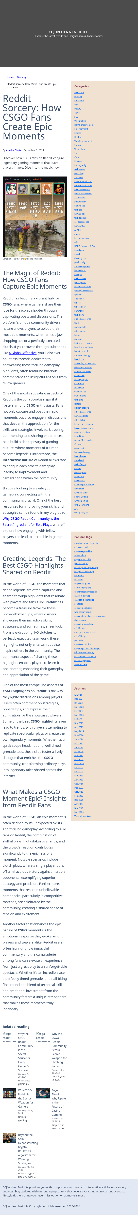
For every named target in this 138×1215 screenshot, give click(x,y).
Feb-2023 (78, 775)
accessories (79, 197)
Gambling (78, 173)
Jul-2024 (78, 694)
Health (77, 137)
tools (76, 323)
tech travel (79, 314)
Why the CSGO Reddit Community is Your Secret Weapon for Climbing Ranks (59, 1050)
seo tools (78, 603)
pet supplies (80, 282)
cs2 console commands (85, 656)
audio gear (79, 298)
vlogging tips (80, 391)
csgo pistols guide (82, 559)
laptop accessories (83, 343)
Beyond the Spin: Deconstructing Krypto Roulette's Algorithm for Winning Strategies (28, 1149)
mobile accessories (83, 185)
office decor (79, 331)
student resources (82, 371)
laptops (77, 403)
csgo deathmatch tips (84, 624)
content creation (82, 432)
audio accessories (82, 318)
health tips (79, 359)
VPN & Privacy (81, 512)
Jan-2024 (78, 771)
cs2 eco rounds (81, 547)
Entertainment (81, 128)
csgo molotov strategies (85, 591)
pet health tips (81, 563)
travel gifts (79, 387)
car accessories (81, 221)
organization (80, 448)
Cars (76, 157)
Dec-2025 (78, 799)
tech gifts (78, 399)
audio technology (82, 355)
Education (79, 100)
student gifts (80, 395)
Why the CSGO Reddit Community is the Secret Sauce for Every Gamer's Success (25, 1052)
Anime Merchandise (83, 440)
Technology (79, 149)
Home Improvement (83, 124)
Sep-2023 (78, 747)
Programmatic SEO (83, 181)
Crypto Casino (81, 492)
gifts (76, 242)
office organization (83, 367)
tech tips (78, 209)
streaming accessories (85, 363)
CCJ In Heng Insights (69, 32)
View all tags (80, 664)
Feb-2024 (78, 755)
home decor (80, 270)
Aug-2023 (78, 727)
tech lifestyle (80, 464)
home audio (79, 213)
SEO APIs (78, 177)
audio (77, 234)
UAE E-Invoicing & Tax (84, 246)
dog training (80, 620)
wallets (77, 468)
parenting (78, 310)
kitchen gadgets (81, 407)
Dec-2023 (78, 759)
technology (79, 169)
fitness (77, 302)
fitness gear (79, 306)
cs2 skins (78, 579)
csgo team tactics (82, 644)
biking (77, 335)
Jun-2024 (78, 711)
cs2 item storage (82, 595)
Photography (80, 165)
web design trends (83, 612)
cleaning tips (80, 258)
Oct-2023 (78, 791)
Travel (77, 112)
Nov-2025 (78, 808)
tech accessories (82, 189)
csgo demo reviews (83, 607)
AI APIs (77, 230)
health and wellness (83, 347)
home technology (82, 452)
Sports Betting (81, 496)
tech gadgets (80, 217)
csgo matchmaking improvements (90, 616)
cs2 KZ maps (80, 628)
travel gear (79, 250)
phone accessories (83, 193)
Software (78, 145)
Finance (78, 161)
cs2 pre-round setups (84, 571)
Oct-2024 (78, 783)
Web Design (80, 120)
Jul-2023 (78, 719)
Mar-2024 (79, 715)
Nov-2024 (78, 735)
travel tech (79, 460)
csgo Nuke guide (82, 583)
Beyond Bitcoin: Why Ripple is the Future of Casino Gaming (59, 1102)
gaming (77, 339)
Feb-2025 (78, 795)
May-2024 (79, 731)
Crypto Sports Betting (84, 484)
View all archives (82, 816)
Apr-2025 (78, 804)
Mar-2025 (79, 812)
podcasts (78, 640)
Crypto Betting (81, 500)
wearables (79, 383)
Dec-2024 (78, 698)
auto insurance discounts (86, 543)
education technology (84, 652)
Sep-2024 (78, 739)
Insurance (79, 92)
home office (79, 226)
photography (80, 201)
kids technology (81, 238)
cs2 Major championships (86, 567)
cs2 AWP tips (80, 636)
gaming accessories (83, 290)
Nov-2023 (78, 723)
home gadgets (81, 415)
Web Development (83, 141)
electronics (79, 480)
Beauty (77, 108)
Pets (76, 104)
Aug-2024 (78, 751)
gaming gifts (80, 327)
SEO (76, 116)
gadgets (78, 294)
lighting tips (79, 205)
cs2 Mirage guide (82, 660)
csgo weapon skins (83, 551)
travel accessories (82, 286)
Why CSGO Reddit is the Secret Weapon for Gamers (25, 1098)
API (76, 508)
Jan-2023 (78, 702)
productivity (79, 262)
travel (77, 254)
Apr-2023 (78, 779)
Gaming (21, 77)
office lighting (80, 472)
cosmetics (79, 575)
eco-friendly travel (82, 587)
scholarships (80, 555)
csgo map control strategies (87, 648)
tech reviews (80, 278)
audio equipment (82, 266)
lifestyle (78, 274)
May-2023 (79, 763)
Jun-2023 (78, 767)
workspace (79, 375)
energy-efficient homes (85, 632)
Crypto (77, 444)
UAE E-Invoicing (81, 504)
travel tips (79, 436)
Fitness (77, 133)
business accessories (84, 428)
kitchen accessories (83, 424)
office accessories (82, 411)
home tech (79, 488)
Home (10, 77)
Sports (77, 153)
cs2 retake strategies (84, 599)
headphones (80, 456)
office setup (79, 420)
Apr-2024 (78, 743)
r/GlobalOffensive (23, 352)
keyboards (79, 476)
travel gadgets (81, 379)
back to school (81, 351)
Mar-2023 (79, 707)
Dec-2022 (78, 787)
